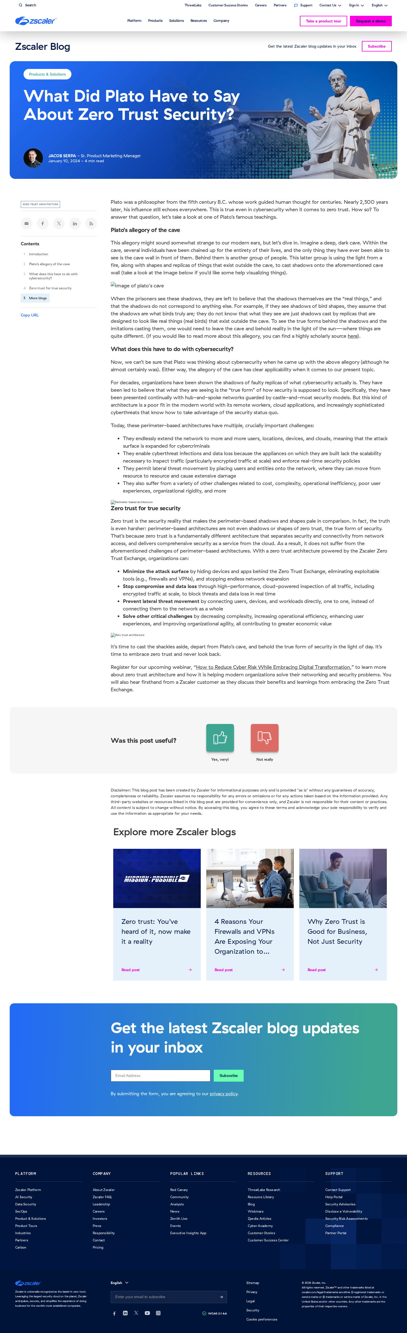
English (377, 6)
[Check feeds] (91, 223)
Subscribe (229, 1075)
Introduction (38, 254)
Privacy (251, 1292)
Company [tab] (221, 20)
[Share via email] (26, 223)
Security (252, 1310)
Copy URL (30, 315)
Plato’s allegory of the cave (49, 264)
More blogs (38, 298)
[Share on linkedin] (75, 223)
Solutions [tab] (176, 20)
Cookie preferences (261, 1319)
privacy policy (223, 1093)
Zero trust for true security (50, 288)
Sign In (354, 6)
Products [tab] (155, 20)
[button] (220, 743)
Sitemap (252, 1283)
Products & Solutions (47, 74)
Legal (250, 1301)
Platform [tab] (134, 20)
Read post (131, 969)
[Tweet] (59, 223)
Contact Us (328, 6)
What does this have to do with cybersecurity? (53, 276)
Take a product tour (323, 21)
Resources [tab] (198, 20)
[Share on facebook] (42, 223)
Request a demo (371, 21)
